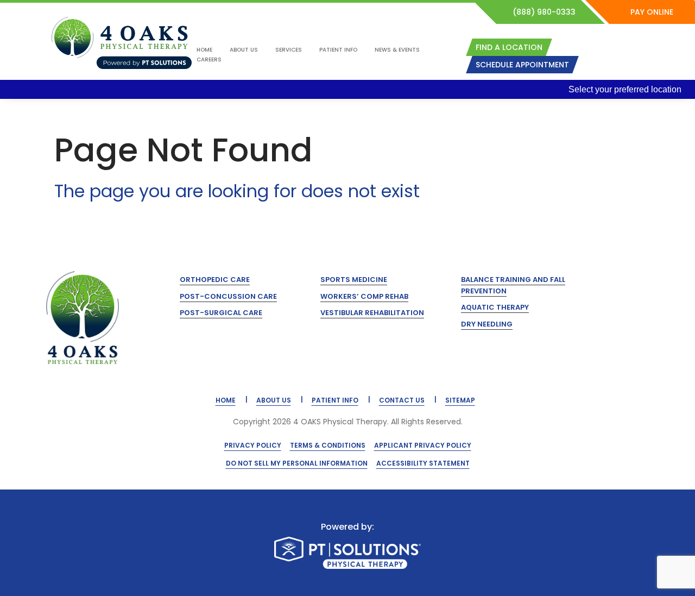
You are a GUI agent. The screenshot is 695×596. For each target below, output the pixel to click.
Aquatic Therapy (495, 307)
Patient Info (338, 50)
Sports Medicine (353, 279)
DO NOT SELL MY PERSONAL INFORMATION (297, 463)
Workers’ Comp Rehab (364, 296)
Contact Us (402, 400)
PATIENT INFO (335, 400)
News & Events (397, 50)
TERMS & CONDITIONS (327, 445)
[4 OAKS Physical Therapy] (122, 43)
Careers (209, 59)
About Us (244, 50)
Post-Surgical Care (221, 313)
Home (204, 50)
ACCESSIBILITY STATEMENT (423, 463)
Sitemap (460, 400)
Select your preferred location (624, 89)
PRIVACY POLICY (252, 445)
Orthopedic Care (215, 279)
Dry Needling (487, 324)
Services (288, 50)
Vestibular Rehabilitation (372, 313)
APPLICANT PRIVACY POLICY (422, 445)
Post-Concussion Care (228, 296)
